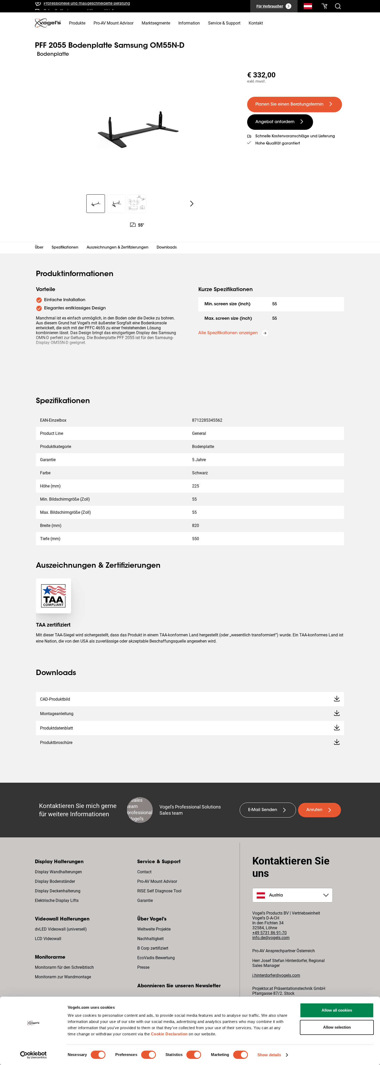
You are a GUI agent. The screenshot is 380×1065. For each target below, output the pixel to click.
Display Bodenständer (55, 881)
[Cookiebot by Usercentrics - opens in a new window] (33, 1055)
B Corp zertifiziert (152, 948)
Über (39, 248)
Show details (269, 1055)
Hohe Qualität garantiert (277, 144)
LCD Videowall (48, 938)
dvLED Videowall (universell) (61, 929)
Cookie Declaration (169, 1034)
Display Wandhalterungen (58, 871)
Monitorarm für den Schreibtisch (64, 967)
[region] (137, 127)
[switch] (148, 1055)
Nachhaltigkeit (150, 938)
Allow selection (337, 1027)
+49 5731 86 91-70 (269, 932)
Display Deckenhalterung (57, 890)
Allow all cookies (337, 1010)
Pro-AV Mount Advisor (157, 881)
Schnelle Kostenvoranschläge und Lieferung (84, 7)
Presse (143, 967)
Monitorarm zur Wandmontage (63, 976)
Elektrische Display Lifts (57, 900)
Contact (144, 871)
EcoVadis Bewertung (156, 957)
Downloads (167, 248)
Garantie (145, 900)
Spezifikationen (65, 248)
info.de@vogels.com (271, 937)
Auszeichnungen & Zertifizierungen (117, 248)
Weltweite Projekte (154, 929)
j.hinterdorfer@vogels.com (276, 975)
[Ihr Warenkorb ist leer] (324, 6)
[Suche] (308, 7)
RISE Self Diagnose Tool (159, 890)
